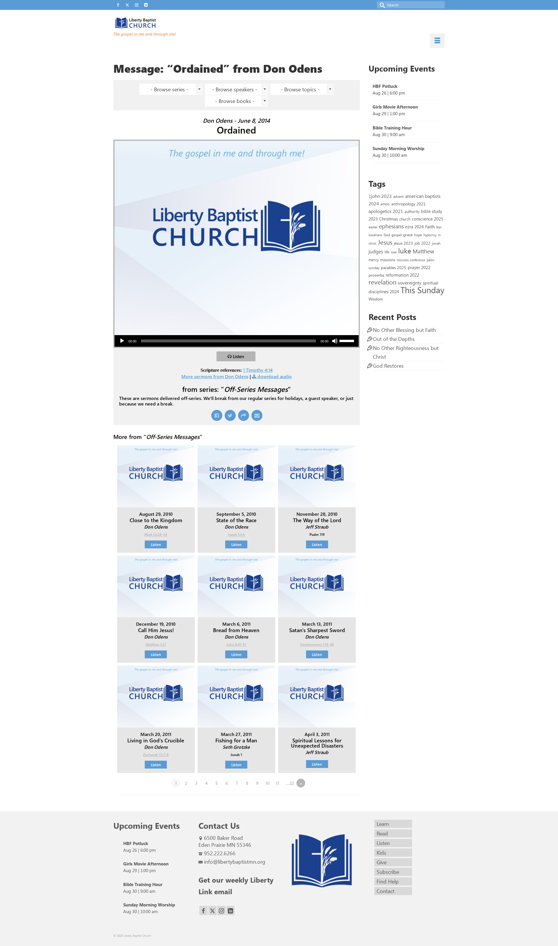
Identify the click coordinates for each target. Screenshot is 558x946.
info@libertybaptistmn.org (234, 861)
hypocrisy (430, 235)
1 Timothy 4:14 (258, 370)
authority (412, 211)
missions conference (411, 260)
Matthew (423, 251)
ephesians (391, 226)
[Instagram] (221, 910)
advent (398, 196)
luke (404, 250)
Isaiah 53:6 (236, 534)
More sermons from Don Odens (214, 376)
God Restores (388, 365)
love (394, 252)
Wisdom (376, 298)
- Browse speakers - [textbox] (234, 89)
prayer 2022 (419, 267)
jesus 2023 (403, 243)
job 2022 (422, 243)
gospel (396, 234)
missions (387, 259)
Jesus (385, 242)
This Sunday (422, 289)
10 (267, 783)
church (404, 218)
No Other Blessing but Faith (404, 329)
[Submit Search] (381, 4)
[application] (237, 341)
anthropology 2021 (408, 204)
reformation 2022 (402, 275)
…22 (290, 783)
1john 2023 (380, 196)
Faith (430, 226)
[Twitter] (212, 910)
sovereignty (409, 282)
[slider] (347, 340)
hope (418, 234)
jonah (436, 243)
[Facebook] (203, 910)
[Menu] (437, 40)
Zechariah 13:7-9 (156, 754)
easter (373, 227)
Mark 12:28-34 (155, 534)
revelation (382, 282)
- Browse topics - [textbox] (300, 89)
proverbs (376, 275)
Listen (238, 356)
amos (385, 203)
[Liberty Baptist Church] (165, 23)
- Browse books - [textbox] (235, 100)
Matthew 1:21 (156, 644)
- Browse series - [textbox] (169, 89)
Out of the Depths (394, 338)
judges (376, 251)
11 (277, 783)
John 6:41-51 (236, 644)
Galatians (375, 235)
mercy (374, 259)
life (386, 251)
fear (439, 227)
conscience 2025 (427, 219)
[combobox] (171, 89)
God (387, 234)
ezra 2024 (414, 227)
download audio (274, 376)
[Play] (122, 341)
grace (408, 234)
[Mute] (335, 341)
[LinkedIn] (230, 910)
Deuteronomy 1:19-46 (317, 644)
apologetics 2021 (386, 211)
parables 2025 (393, 267)
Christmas (388, 219)
